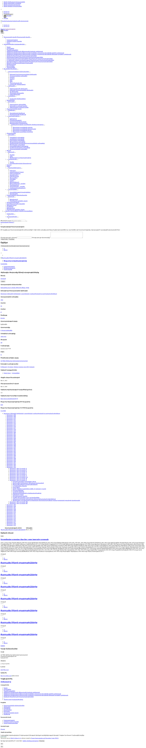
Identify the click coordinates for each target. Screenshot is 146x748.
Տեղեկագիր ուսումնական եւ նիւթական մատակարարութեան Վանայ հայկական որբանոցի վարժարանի (46, 500)
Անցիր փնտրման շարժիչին (12, 3)
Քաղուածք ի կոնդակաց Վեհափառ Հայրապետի (28, 483)
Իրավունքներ (12, 189)
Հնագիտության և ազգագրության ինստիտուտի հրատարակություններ (30, 61)
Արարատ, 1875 (11, 425)
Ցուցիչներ (7, 68)
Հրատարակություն (13, 202)
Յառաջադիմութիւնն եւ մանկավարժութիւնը (27, 493)
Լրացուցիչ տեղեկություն (18, 84)
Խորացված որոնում (7, 222)
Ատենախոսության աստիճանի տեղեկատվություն (27, 124)
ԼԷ (1, 306)
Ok (2, 743)
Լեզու (8, 166)
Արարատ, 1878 (11, 429)
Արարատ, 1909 (11, 510)
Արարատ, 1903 (11, 465)
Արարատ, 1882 (11, 435)
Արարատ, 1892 (11, 449)
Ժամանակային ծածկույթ (18, 114)
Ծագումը (11, 196)
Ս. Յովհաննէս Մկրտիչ (20, 486)
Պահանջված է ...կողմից (17, 186)
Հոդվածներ (10, 48)
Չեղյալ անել (4, 239)
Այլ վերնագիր (14, 91)
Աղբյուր (9, 165)
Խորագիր (11, 101)
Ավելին (3, 645)
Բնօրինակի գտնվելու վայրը (19, 201)
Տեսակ (9, 150)
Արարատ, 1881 (11, 433)
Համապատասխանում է (18, 188)
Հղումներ (13, 179)
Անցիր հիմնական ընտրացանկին (14, 2)
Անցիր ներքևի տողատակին (13, 6)
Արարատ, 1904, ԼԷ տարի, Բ (18, 470)
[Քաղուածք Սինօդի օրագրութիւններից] (14, 258)
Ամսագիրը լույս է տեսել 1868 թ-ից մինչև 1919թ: (15, 287)
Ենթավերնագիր (15, 94)
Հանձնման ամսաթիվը (17, 139)
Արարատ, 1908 (11, 509)
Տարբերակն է (14, 175)
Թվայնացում (14, 199)
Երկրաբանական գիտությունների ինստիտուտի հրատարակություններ (30, 58)
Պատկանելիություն (14, 167)
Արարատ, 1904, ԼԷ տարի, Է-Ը (19, 477)
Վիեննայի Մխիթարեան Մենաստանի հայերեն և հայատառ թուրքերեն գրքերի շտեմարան (35, 53)
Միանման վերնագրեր (17, 93)
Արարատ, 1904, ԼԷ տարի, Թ (18, 478)
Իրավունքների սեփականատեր (17, 195)
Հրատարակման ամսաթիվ (18, 149)
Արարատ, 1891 (11, 448)
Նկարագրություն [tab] (9, 266)
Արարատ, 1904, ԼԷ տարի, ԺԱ (19, 502)
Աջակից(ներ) (11, 100)
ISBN (11, 81)
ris (4, 248)
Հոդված (3, 278)
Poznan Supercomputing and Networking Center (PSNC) (45, 738)
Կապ (8, 42)
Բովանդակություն (16, 120)
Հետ (2, 33)
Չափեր (12, 154)
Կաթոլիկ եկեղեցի (18, 491)
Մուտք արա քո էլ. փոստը (9, 237)
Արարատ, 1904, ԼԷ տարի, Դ (18, 473)
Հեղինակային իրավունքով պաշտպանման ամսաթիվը (27, 143)
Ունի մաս (13, 170)
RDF (2, 404)
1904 (2, 300)
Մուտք (6, 18)
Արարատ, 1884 (11, 438)
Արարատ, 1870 (11, 417)
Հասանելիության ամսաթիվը (19, 146)
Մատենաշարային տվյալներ (16, 203)
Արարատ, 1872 (11, 420)
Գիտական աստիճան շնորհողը (23, 131)
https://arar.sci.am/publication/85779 (9, 398)
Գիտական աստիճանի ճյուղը (22, 130)
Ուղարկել (11, 239)
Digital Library (7, 373)
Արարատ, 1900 (11, 461)
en (8, 11)
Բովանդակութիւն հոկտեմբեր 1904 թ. (24, 481)
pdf (1, 342)
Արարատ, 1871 (11, 419)
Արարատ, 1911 (11, 513)
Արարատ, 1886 (11, 441)
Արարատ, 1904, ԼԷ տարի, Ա (18, 468)
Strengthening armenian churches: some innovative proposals (25, 539)
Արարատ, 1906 (11, 506)
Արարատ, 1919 (11, 525)
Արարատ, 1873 (11, 422)
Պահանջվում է (14, 185)
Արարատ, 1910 (11, 512)
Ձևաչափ (11, 152)
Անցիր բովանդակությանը (12, 4)
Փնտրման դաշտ (6, 220)
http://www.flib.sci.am (6, 675)
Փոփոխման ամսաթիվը (17, 144)
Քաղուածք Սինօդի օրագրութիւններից (25, 484)
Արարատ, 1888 (11, 444)
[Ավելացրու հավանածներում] (1, 603)
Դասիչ (12, 162)
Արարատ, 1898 (11, 458)
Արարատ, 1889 (11, 445)
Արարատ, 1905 (11, 504)
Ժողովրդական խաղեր (20, 496)
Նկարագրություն (12, 40)
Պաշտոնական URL (16, 83)
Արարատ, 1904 (11, 467)
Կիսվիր (9, 15)
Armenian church (22, 367)
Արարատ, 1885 (11, 439)
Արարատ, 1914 (11, 517)
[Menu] (1, 9)
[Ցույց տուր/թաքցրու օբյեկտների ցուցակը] (30, 37)
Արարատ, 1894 (11, 452)
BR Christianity (31, 367)
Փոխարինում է (14, 182)
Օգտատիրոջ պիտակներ (18, 104)
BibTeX (6, 250)
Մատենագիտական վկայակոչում (20, 163)
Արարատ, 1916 (11, 520)
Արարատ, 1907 (11, 507)
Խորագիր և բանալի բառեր (18, 106)
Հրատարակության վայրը (18, 121)
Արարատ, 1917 (11, 522)
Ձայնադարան (11, 64)
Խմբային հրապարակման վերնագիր (21, 90)
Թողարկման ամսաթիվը (17, 142)
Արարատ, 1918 (11, 523)
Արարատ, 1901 (11, 462)
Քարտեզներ (11, 66)
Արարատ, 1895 (11, 454)
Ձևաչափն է (13, 178)
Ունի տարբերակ (15, 173)
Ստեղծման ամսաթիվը (17, 137)
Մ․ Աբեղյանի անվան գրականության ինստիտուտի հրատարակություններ (30, 60)
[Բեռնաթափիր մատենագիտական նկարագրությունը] (2, 603)
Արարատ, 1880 (11, 432)
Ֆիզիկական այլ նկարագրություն (20, 157)
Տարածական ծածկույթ (17, 113)
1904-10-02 (3, 336)
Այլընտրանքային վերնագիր (18, 88)
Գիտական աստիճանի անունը (22, 127)
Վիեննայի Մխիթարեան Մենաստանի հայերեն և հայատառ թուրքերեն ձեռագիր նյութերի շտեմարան (39, 54)
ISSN (11, 80)
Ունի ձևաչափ (14, 176)
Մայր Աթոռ (16, 487)
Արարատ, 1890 (11, 446)
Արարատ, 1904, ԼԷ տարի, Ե (18, 474)
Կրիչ (11, 156)
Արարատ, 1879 (11, 431)
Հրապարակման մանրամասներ (18, 71)
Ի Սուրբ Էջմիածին (6, 330)
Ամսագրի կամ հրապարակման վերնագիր (23, 74)
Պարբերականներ (12, 50)
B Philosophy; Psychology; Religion (9, 367)
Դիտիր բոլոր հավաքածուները (13, 699)
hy (1, 354)
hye (5, 11)
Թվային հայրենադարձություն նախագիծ (20, 63)
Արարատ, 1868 (11, 415)
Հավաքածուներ (9, 44)
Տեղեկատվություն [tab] (9, 268)
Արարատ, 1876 (11, 426)
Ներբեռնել (4, 264)
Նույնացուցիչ (12, 159)
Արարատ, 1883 (11, 436)
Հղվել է (12, 180)
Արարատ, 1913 (11, 516)
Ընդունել (41, 741)
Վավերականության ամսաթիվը (20, 147)
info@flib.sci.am (5, 669)
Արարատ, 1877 (11, 428)
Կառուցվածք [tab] (8, 269)
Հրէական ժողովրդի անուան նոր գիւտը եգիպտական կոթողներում (34, 499)
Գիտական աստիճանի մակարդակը (24, 129)
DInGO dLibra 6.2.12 (16, 738)
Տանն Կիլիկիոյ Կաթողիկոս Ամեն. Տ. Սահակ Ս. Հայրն (29, 488)
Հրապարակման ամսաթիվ (18, 76)
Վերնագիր (11, 86)
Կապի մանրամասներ (11, 723)
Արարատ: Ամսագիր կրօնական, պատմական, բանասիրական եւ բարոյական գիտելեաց (29, 293)
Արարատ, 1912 (11, 515)
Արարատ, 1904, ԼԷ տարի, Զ (18, 475)
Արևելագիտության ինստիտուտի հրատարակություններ (25, 57)
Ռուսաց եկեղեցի (18, 490)
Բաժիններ (10, 206)
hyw (7, 11)
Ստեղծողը (11, 96)
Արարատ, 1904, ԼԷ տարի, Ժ (18, 480)
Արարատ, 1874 (11, 423)
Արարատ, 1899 (11, 460)
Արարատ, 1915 (11, 519)
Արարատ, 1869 (11, 416)
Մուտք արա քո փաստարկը (41, 237)
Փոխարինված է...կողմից (17, 183)
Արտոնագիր (14, 193)
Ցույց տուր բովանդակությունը (15, 261)
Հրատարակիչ (11, 133)
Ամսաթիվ (11, 134)
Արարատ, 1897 (11, 457)
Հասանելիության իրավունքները (20, 192)
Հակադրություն (8, 14)
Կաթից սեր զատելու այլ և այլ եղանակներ (26, 497)
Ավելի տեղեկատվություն (30, 741)
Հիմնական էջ (6, 682)
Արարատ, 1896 (11, 455)
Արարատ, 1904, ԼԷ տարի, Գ (18, 471)
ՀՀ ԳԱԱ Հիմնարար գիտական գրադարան (14, 361)
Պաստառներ (11, 67)
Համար (12, 78)
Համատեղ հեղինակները (18, 98)
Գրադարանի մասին (10, 37)
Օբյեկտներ (10, 214)
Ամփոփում (13, 118)
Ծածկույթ (11, 110)
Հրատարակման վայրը (14, 109)
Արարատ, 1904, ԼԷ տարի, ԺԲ (19, 503)
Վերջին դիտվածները (12, 211)
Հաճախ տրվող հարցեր (14, 41)
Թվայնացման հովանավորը (18, 123)
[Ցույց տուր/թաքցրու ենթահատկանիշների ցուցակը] (7, 86)
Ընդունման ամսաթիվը (17, 140)
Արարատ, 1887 (11, 442)
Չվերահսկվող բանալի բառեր (19, 107)
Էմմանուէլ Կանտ (18, 494)
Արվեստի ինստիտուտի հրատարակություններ (22, 55)
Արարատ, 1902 (11, 464)
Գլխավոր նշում (11, 205)
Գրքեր (9, 47)
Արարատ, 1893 (11, 451)
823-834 (3, 318)
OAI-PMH (3, 410)
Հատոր (12, 77)
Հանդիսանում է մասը (17, 172)
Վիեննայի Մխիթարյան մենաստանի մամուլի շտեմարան (25, 51)
